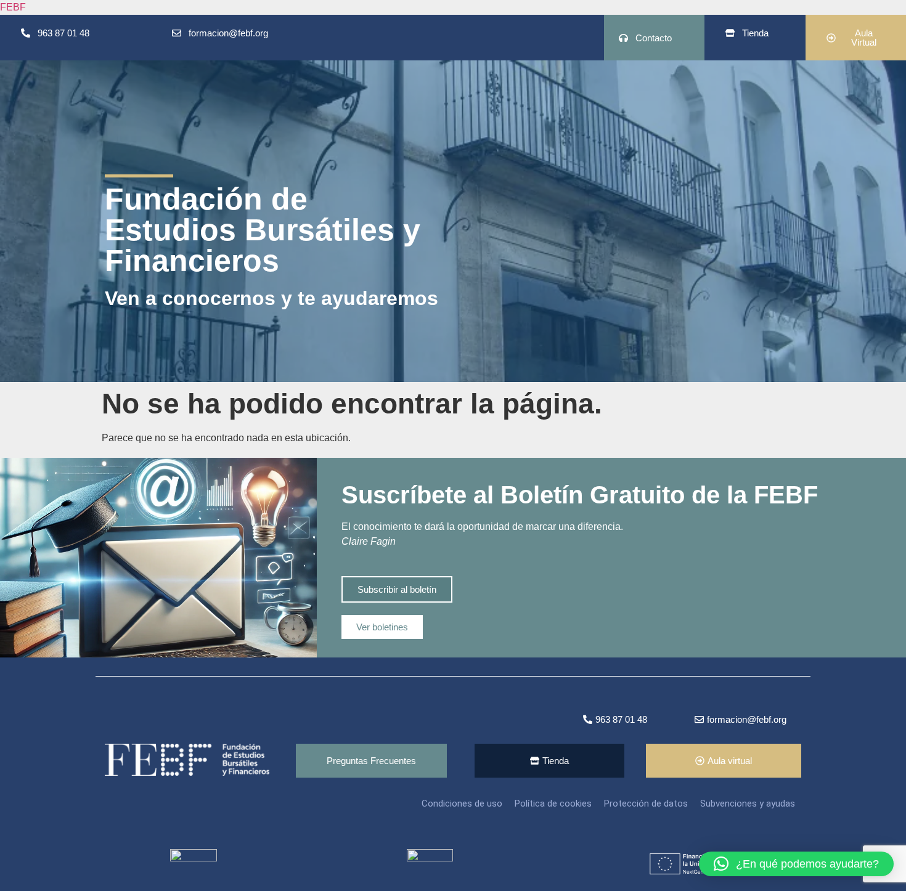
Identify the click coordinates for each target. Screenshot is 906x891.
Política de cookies (553, 803)
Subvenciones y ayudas (747, 803)
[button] (796, 864)
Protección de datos (646, 803)
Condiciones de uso (462, 803)
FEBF (13, 7)
